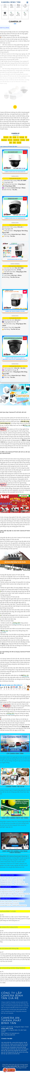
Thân (11, 142)
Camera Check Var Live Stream (19, 882)
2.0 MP (27, 140)
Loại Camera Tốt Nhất (18, 880)
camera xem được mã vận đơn (19, 877)
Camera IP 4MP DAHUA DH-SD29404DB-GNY (15, 218)
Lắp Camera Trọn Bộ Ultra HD (18, 901)
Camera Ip (15, 21)
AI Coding (22, 140)
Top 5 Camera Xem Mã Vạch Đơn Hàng (21, 884)
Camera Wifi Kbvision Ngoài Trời (18, 895)
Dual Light (22, 137)
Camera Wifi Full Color (19, 891)
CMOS (14, 142)
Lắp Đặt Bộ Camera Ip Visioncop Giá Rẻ (19, 905)
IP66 (10, 137)
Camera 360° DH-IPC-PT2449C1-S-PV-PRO (15, 311)
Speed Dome (16, 140)
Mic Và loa (6, 137)
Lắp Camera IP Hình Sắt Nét (8, 146)
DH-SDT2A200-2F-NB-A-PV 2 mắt (14, 259)
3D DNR (14, 137)
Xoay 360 (19, 142)
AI (17, 137)
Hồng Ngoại (4, 140)
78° (26, 137)
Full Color (10, 140)
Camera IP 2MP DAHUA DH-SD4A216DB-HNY (15, 171)
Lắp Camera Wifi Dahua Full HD (19, 889)
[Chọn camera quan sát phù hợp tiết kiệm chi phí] (27, 10)
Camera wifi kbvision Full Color (23, 893)
